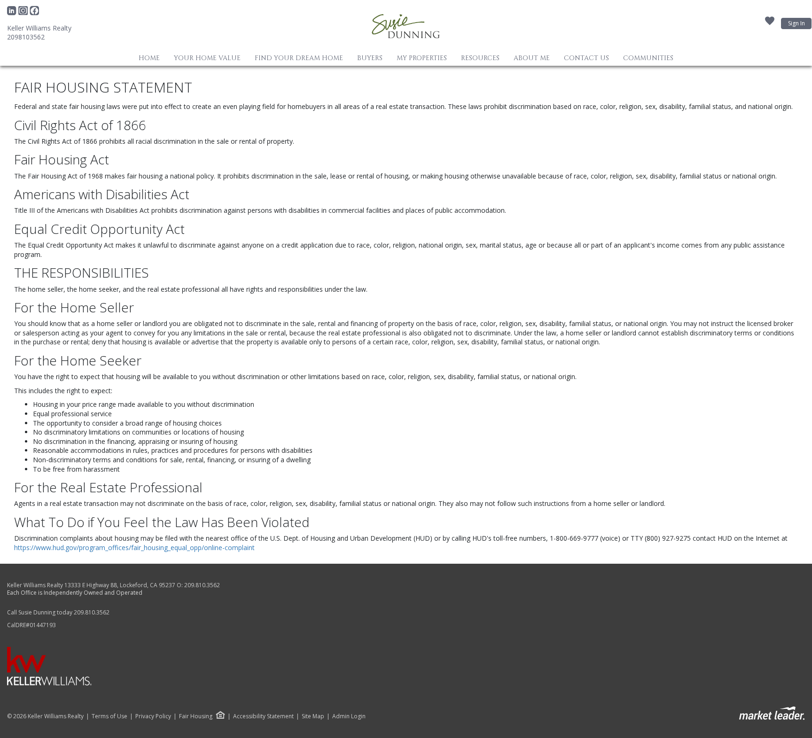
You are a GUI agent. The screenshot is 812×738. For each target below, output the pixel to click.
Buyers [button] (370, 58)
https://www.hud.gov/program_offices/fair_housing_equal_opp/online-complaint (134, 547)
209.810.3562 (202, 585)
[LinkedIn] (12, 13)
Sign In (796, 23)
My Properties (422, 58)
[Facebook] (34, 13)
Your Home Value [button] (207, 58)
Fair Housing (195, 716)
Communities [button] (648, 58)
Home (149, 58)
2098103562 (26, 36)
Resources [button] (480, 58)
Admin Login (349, 716)
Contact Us (586, 58)
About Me (532, 58)
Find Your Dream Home (299, 58)
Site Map (313, 716)
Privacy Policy (153, 716)
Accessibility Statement (263, 716)
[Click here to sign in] (769, 23)
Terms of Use (109, 716)
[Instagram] (24, 13)
